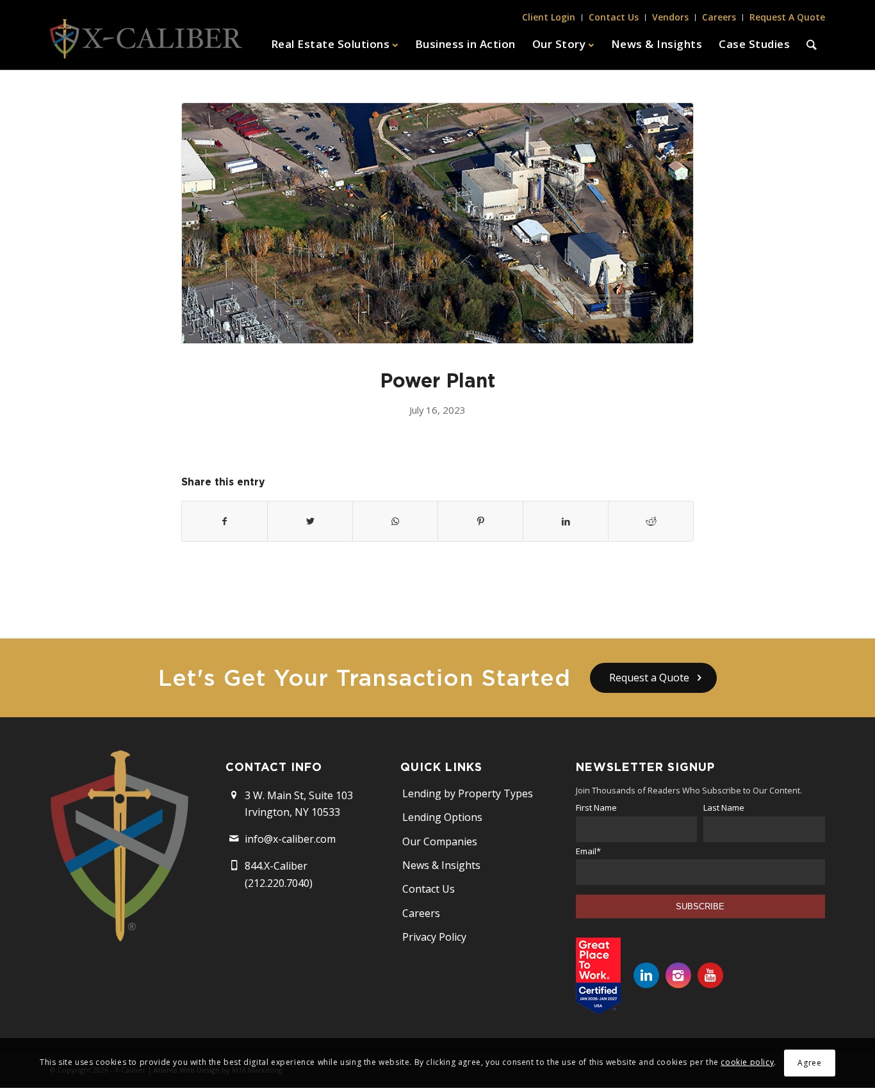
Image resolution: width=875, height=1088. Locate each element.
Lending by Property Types (467, 793)
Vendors (670, 17)
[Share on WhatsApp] (395, 521)
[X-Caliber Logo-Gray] (146, 44)
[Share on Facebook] (224, 521)
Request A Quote (787, 17)
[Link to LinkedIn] (646, 975)
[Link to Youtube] (710, 975)
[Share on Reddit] (651, 521)
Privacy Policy (434, 937)
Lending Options (442, 817)
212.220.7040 (278, 883)
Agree (809, 1062)
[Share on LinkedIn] (565, 521)
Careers (719, 17)
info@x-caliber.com (290, 839)
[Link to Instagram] (678, 975)
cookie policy (747, 1062)
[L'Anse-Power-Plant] (437, 223)
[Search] (811, 44)
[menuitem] (549, 17)
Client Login (548, 17)
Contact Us (614, 17)
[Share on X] (310, 521)
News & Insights (441, 865)
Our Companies (439, 841)
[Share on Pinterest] (480, 521)
